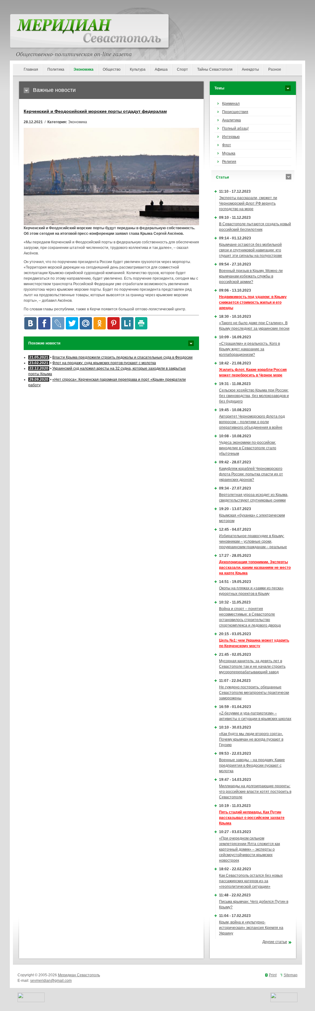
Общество (112, 69)
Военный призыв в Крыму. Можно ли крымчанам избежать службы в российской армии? (251, 276)
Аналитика (231, 120)
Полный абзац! (235, 128)
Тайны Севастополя (215, 69)
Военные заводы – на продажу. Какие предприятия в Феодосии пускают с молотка (252, 765)
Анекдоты (250, 69)
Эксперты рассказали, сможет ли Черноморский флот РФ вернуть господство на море (248, 203)
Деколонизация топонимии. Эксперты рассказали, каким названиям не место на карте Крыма (255, 567)
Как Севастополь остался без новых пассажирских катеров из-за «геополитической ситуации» (251, 881)
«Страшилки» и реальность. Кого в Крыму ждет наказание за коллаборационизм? (249, 349)
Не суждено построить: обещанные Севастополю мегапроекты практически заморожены (254, 692)
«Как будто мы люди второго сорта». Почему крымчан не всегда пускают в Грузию (251, 739)
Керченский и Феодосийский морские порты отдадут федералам (95, 111)
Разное (274, 69)
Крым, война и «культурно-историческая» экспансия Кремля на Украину (251, 927)
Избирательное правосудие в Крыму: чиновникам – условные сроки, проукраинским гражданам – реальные (253, 541)
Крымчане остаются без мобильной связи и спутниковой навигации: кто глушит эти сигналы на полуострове (250, 250)
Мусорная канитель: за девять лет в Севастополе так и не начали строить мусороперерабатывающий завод (252, 666)
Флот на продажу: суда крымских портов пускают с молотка (104, 363)
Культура (138, 69)
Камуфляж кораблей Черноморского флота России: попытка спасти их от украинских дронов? (251, 474)
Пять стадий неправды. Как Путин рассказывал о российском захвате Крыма (252, 817)
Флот (226, 145)
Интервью (231, 137)
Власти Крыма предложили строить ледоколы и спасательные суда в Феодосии (122, 357)
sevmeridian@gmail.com (51, 980)
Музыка (228, 153)
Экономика (84, 69)
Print (273, 975)
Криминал (231, 103)
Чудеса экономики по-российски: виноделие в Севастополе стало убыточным (247, 448)
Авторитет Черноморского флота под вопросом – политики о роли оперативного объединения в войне (252, 422)
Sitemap (290, 975)
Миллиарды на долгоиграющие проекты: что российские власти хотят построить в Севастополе (255, 791)
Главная (31, 69)
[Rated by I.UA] (31, 1001)
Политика (55, 69)
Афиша (161, 69)
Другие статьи (274, 942)
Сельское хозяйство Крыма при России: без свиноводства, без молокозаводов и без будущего (254, 395)
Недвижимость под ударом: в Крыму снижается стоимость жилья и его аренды (253, 302)
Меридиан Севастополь (79, 975)
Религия (229, 161)
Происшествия (235, 112)
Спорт (182, 69)
